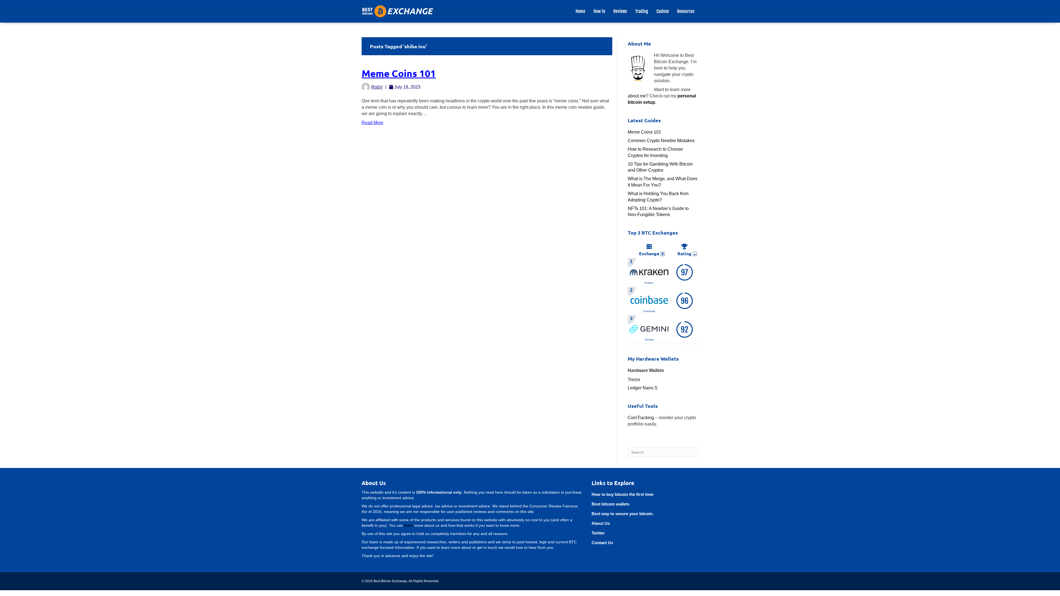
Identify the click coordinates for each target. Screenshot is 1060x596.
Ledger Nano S (643, 387)
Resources (685, 11)
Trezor (634, 379)
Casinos (662, 11)
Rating (684, 253)
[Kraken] (649, 271)
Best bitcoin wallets (610, 504)
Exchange (649, 253)
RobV (377, 87)
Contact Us (602, 542)
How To (599, 11)
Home (580, 11)
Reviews (620, 11)
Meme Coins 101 (399, 73)
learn (408, 525)
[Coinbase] (649, 300)
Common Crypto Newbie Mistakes (661, 140)
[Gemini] (649, 328)
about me (637, 96)
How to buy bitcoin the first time (622, 494)
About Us (601, 523)
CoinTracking (641, 417)
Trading (641, 11)
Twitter (598, 533)
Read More (372, 122)
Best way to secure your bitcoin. (623, 513)
